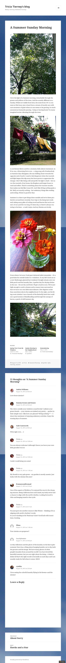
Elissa (18, 525)
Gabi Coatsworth (22, 426)
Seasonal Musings (35, 363)
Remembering (44, 348)
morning (12, 364)
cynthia (19, 566)
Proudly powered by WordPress (19, 659)
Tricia (25, 363)
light (49, 363)
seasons (18, 364)
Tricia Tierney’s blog (17, 6)
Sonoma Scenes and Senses (26, 403)
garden (45, 363)
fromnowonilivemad (23, 484)
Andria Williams (22, 389)
